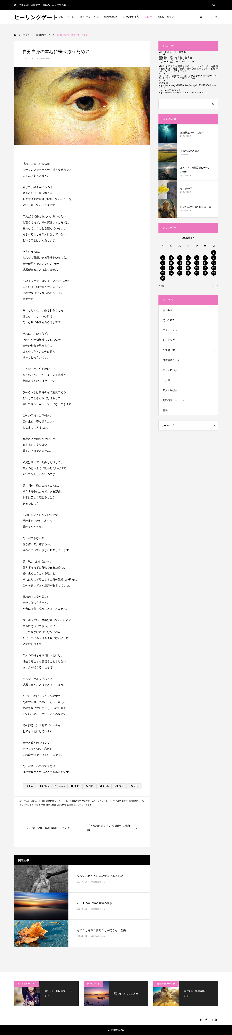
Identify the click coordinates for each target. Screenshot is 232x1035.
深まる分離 (40, 804)
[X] (200, 17)
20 (196, 268)
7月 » (215, 285)
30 (162, 278)
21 (205, 268)
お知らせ (167, 310)
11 (180, 263)
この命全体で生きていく (81, 801)
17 (171, 268)
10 (171, 263)
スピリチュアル (100, 801)
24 (171, 273)
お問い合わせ (165, 16)
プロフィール (66, 16)
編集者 (34, 801)
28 (205, 273)
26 (188, 273)
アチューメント (171, 330)
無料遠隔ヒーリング (173, 400)
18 (179, 268)
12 (188, 263)
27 (196, 273)
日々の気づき (170, 370)
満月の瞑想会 (170, 390)
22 (213, 268)
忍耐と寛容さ (122, 801)
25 (179, 273)
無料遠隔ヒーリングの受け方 (121, 16)
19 (188, 268)
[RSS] (216, 17)
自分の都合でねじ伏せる (57, 804)
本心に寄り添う (26, 804)
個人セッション (89, 16)
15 (213, 263)
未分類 (166, 380)
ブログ (148, 16)
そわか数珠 (169, 320)
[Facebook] (205, 17)
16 (162, 268)
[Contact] (210, 17)
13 (196, 263)
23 (162, 273)
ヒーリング (169, 340)
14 (205, 263)
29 (213, 273)
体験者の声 (169, 350)
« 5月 (161, 285)
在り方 (112, 801)
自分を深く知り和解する (80, 804)
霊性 (165, 410)
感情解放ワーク (44, 58)
